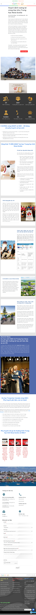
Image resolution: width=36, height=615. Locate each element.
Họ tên (5, 522)
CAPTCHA (5, 560)
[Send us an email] (33, 575)
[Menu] (1, 4)
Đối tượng (5, 529)
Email (5, 533)
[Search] (34, 4)
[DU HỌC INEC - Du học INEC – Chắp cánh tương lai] (18, 4)
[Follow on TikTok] (31, 575)
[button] (33, 609)
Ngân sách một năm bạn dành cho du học (11, 548)
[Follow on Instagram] (29, 575)
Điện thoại (6, 537)
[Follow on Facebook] (27, 575)
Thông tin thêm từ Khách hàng (9, 552)
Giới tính (5, 525)
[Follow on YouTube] (34, 575)
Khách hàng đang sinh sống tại (9, 540)
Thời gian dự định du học (8, 544)
